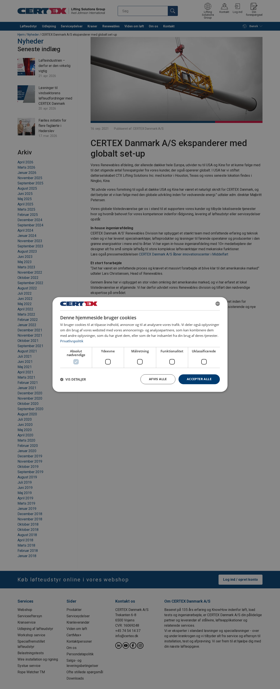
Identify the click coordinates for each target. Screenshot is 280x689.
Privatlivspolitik (71, 341)
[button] (73, 379)
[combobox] (217, 303)
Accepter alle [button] (199, 379)
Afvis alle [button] (158, 379)
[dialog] (140, 344)
